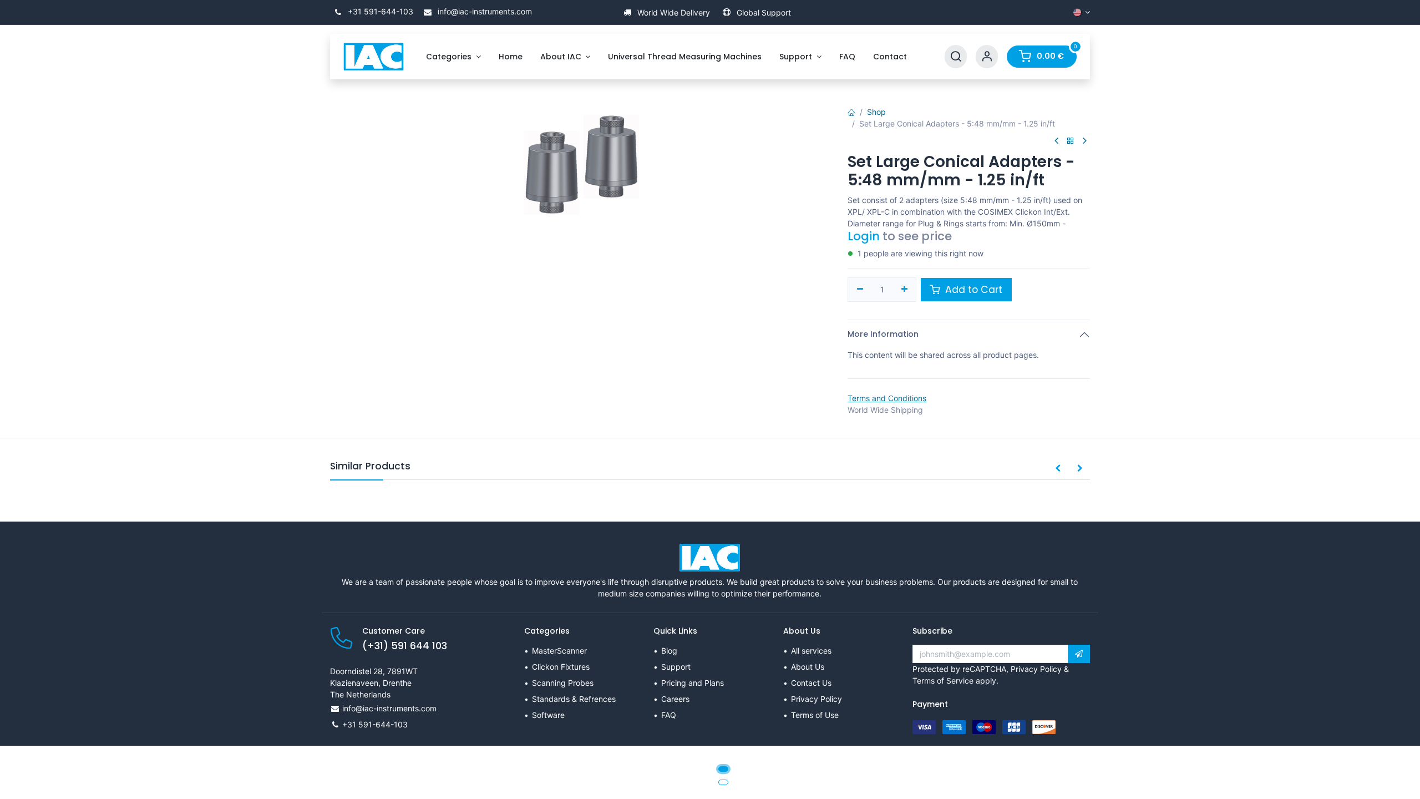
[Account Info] (987, 57)
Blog (669, 650)
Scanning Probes (563, 682)
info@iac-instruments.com (483, 11)
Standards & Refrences (574, 699)
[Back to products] (1070, 141)
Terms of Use (815, 715)
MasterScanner (559, 650)
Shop (876, 112)
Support (676, 666)
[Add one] (904, 290)
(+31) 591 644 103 (404, 646)
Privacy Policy (816, 699)
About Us (807, 666)
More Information (883, 334)
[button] (1058, 468)
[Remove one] (860, 290)
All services (811, 650)
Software (548, 715)
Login (864, 236)
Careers (675, 699)
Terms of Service (942, 680)
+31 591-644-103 (379, 11)
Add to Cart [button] (972, 289)
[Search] (956, 57)
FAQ (668, 715)
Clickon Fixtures (561, 666)
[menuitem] (453, 57)
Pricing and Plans (692, 682)
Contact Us (811, 682)
